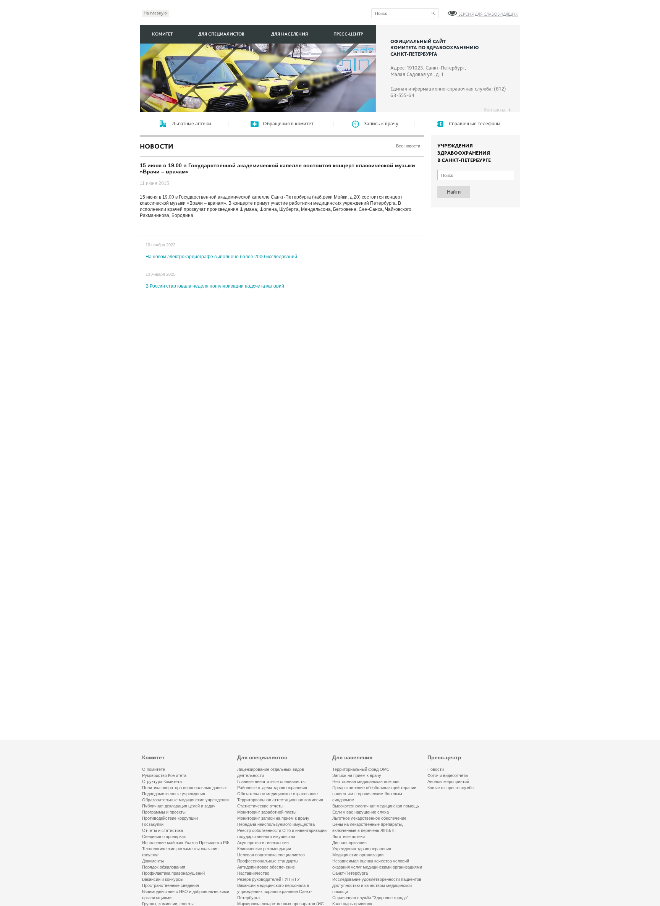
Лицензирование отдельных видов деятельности (270, 772)
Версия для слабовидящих (487, 14)
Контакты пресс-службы (450, 787)
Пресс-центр (348, 34)
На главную (155, 13)
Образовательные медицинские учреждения (185, 800)
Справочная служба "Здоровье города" (370, 897)
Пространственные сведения (170, 885)
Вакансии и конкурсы (162, 879)
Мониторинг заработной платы (266, 812)
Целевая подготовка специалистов (271, 855)
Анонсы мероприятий (448, 781)
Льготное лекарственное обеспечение (369, 818)
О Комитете (153, 769)
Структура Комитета (162, 781)
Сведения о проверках (164, 836)
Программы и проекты (164, 812)
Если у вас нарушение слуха (360, 812)
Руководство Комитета (164, 775)
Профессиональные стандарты (267, 861)
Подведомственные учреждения (173, 793)
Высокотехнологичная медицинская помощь (375, 806)
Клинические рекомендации (264, 848)
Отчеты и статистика (162, 830)
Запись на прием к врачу (356, 775)
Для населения (289, 34)
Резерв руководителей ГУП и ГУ (268, 879)
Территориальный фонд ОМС (361, 769)
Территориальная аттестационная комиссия (280, 800)
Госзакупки (152, 824)
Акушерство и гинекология (263, 842)
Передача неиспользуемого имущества (276, 824)
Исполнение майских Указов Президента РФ (185, 842)
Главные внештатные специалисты (271, 781)
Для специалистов (221, 34)
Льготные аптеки (348, 836)
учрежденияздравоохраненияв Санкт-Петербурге (464, 153)
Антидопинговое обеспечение (266, 867)
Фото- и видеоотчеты (447, 775)
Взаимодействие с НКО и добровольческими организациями (185, 894)
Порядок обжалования (163, 867)
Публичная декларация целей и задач (178, 806)
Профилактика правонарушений (173, 873)
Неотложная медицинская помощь (366, 781)
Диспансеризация (349, 842)
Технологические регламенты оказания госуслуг (180, 851)
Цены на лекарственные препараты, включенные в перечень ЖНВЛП (367, 827)
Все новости (408, 146)
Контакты (494, 110)
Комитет (162, 34)
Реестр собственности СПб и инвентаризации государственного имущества (282, 833)
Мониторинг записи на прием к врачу (273, 818)
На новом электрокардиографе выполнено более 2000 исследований (221, 256)
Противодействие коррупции (170, 818)
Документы (153, 861)
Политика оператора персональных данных (184, 787)
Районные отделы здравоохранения (272, 787)
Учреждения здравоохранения (361, 848)
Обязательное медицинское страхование (277, 793)
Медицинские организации (357, 855)
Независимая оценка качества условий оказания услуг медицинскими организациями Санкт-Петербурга (377, 867)
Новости (435, 769)
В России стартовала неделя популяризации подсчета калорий (215, 286)
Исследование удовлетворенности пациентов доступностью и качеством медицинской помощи (376, 885)
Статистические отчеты (260, 806)
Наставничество (253, 873)
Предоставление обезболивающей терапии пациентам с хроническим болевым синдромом (374, 793)
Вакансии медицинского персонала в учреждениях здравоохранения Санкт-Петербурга (274, 891)
